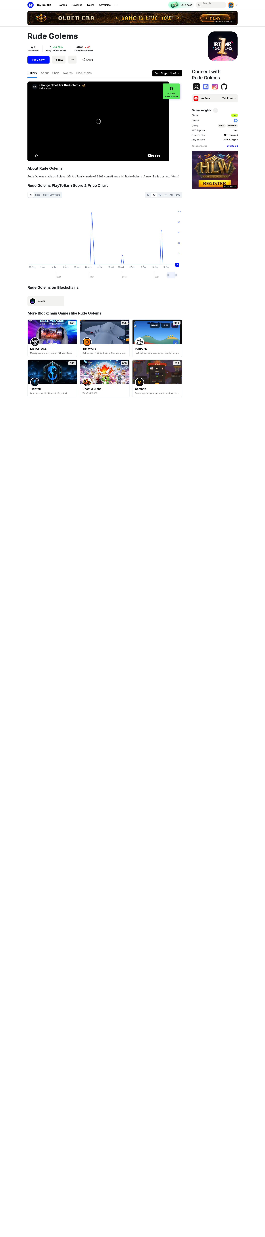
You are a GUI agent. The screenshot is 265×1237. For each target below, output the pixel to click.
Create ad (232, 146)
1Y (166, 195)
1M (148, 195)
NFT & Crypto (231, 139)
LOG (178, 195)
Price (37, 195)
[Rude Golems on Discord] (206, 87)
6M (159, 195)
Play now (38, 59)
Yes (236, 130)
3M (154, 195)
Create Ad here (230, 187)
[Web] (236, 120)
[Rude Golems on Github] (224, 87)
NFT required (231, 135)
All (31, 195)
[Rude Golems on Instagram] (215, 87)
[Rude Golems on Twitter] (196, 87)
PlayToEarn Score (51, 195)
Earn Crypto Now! (165, 73)
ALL (171, 195)
